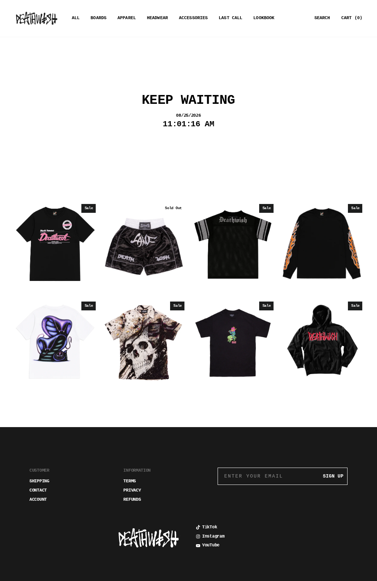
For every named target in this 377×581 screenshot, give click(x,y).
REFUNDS (132, 499)
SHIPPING (39, 481)
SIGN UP (333, 476)
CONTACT (38, 490)
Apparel (126, 18)
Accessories (193, 18)
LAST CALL (230, 18)
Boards (98, 18)
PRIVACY (132, 490)
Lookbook (263, 18)
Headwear (157, 18)
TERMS (129, 481)
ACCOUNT (38, 499)
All (76, 18)
